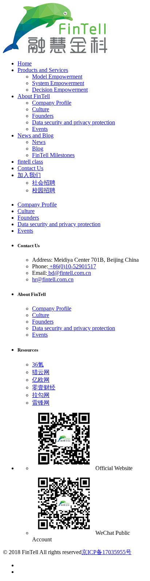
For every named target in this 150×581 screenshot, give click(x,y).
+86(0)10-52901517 (72, 266)
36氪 (38, 364)
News (39, 142)
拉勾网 (41, 395)
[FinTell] (55, 51)
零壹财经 (43, 387)
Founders (43, 116)
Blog (37, 148)
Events (40, 129)
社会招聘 (43, 183)
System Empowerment (58, 83)
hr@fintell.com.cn (53, 279)
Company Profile (51, 103)
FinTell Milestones (53, 155)
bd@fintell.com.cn (69, 273)
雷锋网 (41, 403)
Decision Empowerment (60, 90)
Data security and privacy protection (73, 122)
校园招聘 (43, 190)
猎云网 (41, 372)
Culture (40, 109)
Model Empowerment (57, 76)
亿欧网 (41, 380)
